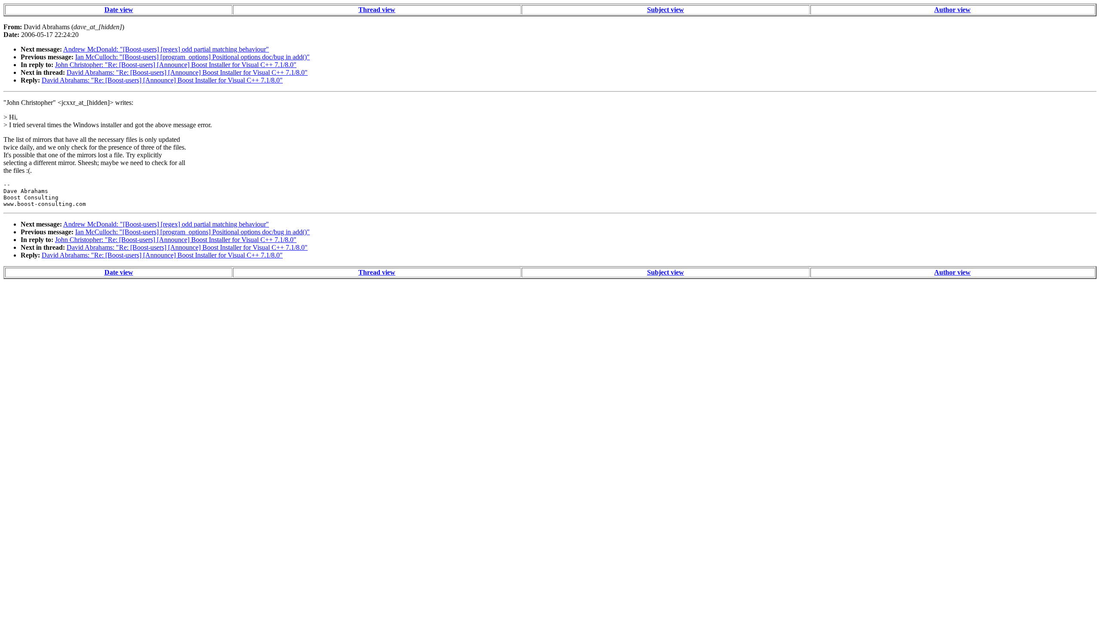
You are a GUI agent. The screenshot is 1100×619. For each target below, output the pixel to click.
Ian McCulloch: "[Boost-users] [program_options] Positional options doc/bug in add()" (192, 57)
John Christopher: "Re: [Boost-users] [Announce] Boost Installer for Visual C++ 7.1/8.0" (175, 64)
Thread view (376, 9)
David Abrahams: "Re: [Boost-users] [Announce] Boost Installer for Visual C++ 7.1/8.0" (187, 72)
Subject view (665, 9)
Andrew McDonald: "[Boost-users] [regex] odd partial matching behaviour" (166, 49)
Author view (952, 9)
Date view (118, 9)
